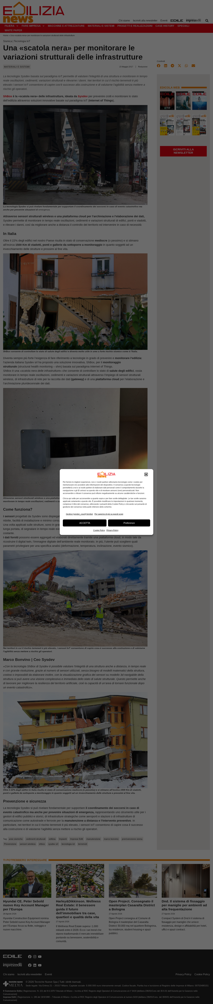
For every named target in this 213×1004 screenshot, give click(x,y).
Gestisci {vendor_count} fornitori (79, 514)
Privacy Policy (112, 530)
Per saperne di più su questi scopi (108, 514)
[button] (146, 474)
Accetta (84, 523)
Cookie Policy (99, 530)
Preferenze (129, 523)
